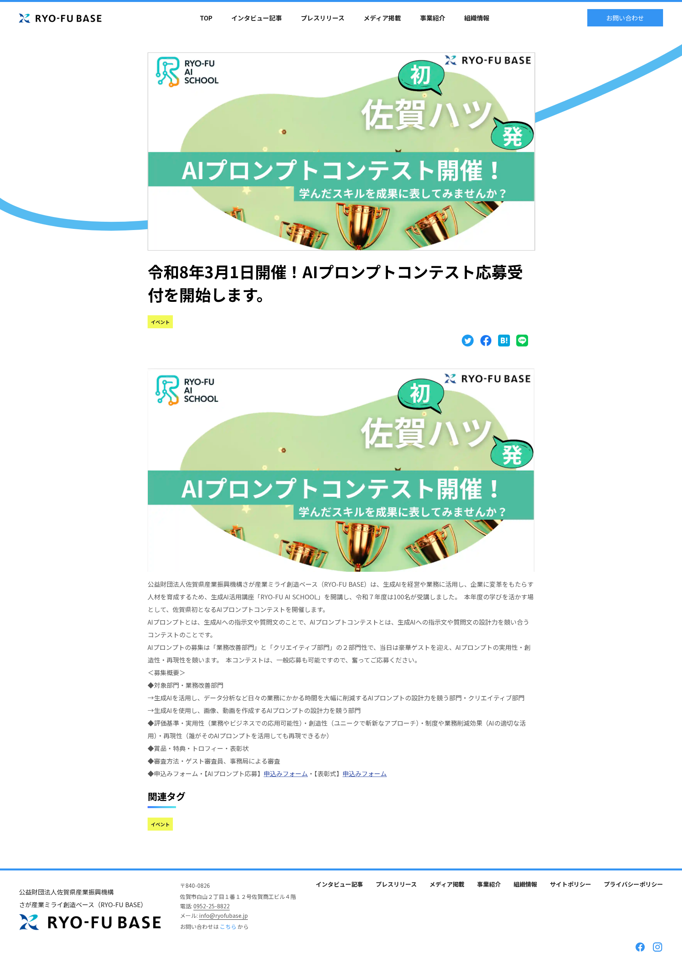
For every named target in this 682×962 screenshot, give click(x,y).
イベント (160, 321)
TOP (206, 17)
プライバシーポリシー (633, 884)
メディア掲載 (382, 17)
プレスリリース (323, 17)
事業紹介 (432, 17)
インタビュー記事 (256, 17)
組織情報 (476, 17)
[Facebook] (640, 947)
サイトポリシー (570, 884)
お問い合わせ (625, 17)
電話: (205, 906)
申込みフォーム (286, 773)
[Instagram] (657, 947)
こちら (229, 926)
